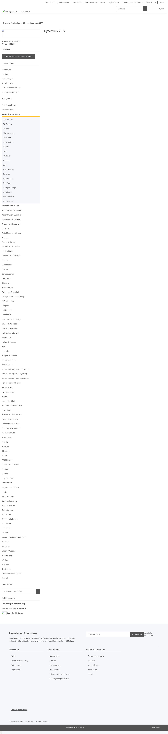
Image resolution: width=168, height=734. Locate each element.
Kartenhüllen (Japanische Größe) (15, 369)
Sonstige (6, 174)
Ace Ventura (8, 119)
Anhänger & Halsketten (11, 219)
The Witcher (8, 201)
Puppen (5, 469)
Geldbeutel (6, 310)
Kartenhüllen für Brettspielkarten (16, 378)
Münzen (5, 446)
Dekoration (6, 278)
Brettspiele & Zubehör (11, 256)
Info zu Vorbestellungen (95, 2)
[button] (151, 9)
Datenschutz (16, 665)
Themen (5, 564)
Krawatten (6, 410)
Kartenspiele (7, 387)
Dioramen (6, 283)
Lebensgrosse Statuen (11, 428)
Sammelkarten (8, 496)
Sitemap (91, 660)
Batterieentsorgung (96, 656)
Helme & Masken (9, 342)
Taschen (5, 542)
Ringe (4, 492)
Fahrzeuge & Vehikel (10, 292)
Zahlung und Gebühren (132, 2)
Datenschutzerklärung (52, 638)
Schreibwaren (7, 510)
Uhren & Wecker (8, 551)
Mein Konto (151, 2)
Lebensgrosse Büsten (11, 424)
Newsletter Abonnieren (148, 634)
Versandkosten (94, 665)
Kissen (4, 396)
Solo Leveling (8, 169)
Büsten (5, 269)
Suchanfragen (8, 78)
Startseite (77, 2)
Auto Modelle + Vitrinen (11, 233)
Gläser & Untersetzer (10, 324)
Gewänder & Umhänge (11, 319)
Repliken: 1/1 (7, 483)
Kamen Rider (8, 142)
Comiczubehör (8, 274)
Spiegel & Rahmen (9, 519)
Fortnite (6, 128)
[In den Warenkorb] (38, 591)
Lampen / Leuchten (10, 419)
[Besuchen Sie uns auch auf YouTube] (11, 716)
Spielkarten (6, 523)
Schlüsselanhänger (10, 501)
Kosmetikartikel (8, 401)
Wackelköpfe (7, 555)
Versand (45, 721)
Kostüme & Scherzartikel (12, 405)
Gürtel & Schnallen (9, 328)
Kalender (5, 351)
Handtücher (7, 337)
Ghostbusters (8, 133)
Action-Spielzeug (9, 105)
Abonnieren (137, 634)
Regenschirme (8, 478)
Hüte (4, 346)
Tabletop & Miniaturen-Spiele (14, 537)
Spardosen (6, 514)
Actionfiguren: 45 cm (10, 206)
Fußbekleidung (8, 301)
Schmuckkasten (8, 505)
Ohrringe (5, 451)
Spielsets (5, 528)
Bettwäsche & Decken (11, 246)
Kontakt (5, 74)
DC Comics (7, 124)
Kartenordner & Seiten (11, 383)
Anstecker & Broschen (11, 224)
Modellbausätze (8, 433)
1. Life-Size (6, 569)
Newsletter (92, 669)
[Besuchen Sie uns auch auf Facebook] (11, 714)
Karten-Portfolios (9, 360)
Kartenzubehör (8, 392)
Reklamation (64, 2)
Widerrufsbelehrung (19, 660)
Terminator (7, 192)
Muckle (5, 442)
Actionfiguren (7, 109)
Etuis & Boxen (7, 287)
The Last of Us (9, 196)
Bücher (5, 260)
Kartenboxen (7, 365)
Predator (6, 156)
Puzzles (5, 473)
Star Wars (7, 183)
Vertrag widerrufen (19, 709)
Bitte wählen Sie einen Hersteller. (18, 56)
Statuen (5, 533)
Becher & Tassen (8, 242)
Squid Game (8, 178)
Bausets (5, 237)
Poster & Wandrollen (10, 464)
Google (91, 674)
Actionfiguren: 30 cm (11, 114)
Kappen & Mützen (9, 355)
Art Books (6, 228)
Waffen (5, 560)
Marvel (6, 147)
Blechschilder (7, 251)
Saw (4, 165)
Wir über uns (7, 83)
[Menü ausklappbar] (5, 7)
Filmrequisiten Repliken (12, 573)
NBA (5, 151)
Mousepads (7, 437)
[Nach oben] (1, 732)
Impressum (15, 669)
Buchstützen (7, 265)
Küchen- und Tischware (12, 414)
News (162, 2)
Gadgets (5, 305)
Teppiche (6, 546)
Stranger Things (9, 187)
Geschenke (6, 315)
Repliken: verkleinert (10, 487)
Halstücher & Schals (10, 333)
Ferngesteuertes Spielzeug (13, 296)
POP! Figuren (7, 460)
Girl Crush (7, 137)
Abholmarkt (50, 2)
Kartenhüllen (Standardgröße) (14, 374)
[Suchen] (145, 8)
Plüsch (4, 455)
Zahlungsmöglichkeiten (11, 92)
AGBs (13, 656)
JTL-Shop (163, 728)
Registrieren (114, 2)
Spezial (5, 578)
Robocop (6, 160)
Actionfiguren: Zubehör (11, 210)
